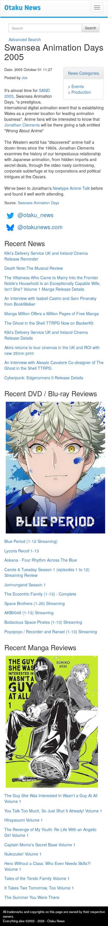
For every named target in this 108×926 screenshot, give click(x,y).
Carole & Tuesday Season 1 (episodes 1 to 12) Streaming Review (47, 572)
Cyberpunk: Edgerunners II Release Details (43, 377)
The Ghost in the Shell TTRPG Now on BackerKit (48, 323)
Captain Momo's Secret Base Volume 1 (39, 844)
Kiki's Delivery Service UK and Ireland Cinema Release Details (46, 335)
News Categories (83, 73)
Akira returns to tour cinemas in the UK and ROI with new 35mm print (52, 350)
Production (81, 92)
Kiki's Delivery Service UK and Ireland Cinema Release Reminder (46, 256)
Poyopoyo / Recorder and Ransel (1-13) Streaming (50, 631)
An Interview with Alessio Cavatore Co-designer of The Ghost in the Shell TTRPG (54, 365)
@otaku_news (36, 215)
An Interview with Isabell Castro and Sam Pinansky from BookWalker (50, 301)
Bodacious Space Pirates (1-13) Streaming (43, 622)
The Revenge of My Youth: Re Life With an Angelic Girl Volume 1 (50, 832)
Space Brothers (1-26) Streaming (34, 603)
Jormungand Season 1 (25, 585)
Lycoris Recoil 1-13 (21, 551)
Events (77, 86)
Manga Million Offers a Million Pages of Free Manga (51, 313)
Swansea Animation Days (38, 202)
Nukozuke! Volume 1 (23, 854)
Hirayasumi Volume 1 (23, 820)
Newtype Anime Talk (71, 188)
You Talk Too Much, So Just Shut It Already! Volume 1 (53, 811)
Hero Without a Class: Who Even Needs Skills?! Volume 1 (47, 866)
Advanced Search (25, 39)
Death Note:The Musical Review (33, 268)
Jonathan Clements (22, 125)
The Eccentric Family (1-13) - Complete (40, 594)
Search (90, 27)
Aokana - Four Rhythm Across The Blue (40, 560)
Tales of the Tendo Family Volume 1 (37, 878)
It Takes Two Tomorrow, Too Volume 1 (39, 888)
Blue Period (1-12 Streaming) (31, 541)
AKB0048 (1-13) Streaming (29, 612)
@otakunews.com (40, 227)
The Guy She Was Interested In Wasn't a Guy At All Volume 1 (50, 798)
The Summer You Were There (31, 897)
